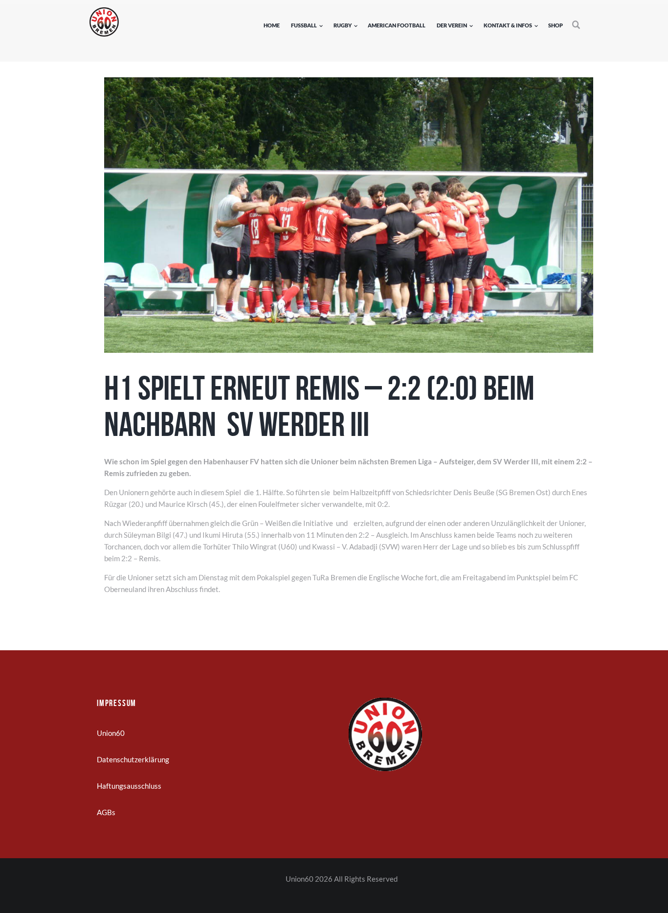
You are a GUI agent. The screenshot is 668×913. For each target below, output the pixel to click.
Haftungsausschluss (129, 785)
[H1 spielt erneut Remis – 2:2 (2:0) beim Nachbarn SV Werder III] (348, 215)
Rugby (343, 25)
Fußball (304, 25)
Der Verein (452, 25)
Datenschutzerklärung (133, 759)
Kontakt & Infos (508, 25)
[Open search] (576, 25)
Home (272, 25)
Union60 (111, 733)
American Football (396, 25)
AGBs (106, 812)
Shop (555, 25)
